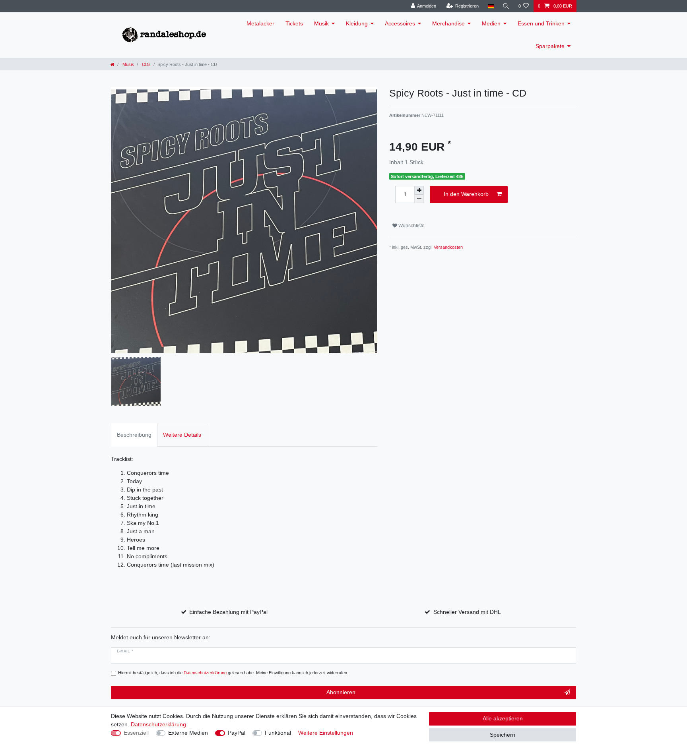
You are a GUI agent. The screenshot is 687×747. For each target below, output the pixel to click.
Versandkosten (448, 247)
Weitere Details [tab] (182, 435)
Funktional (278, 733)
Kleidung (357, 23)
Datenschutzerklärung (158, 724)
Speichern (502, 735)
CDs (146, 64)
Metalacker (260, 23)
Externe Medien (188, 733)
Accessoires (400, 23)
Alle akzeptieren (503, 718)
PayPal (236, 733)
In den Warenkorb (466, 194)
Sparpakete (550, 46)
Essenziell (136, 733)
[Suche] (506, 6)
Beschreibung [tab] (134, 435)
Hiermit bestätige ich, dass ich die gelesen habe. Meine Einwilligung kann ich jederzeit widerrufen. (233, 672)
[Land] (490, 6)
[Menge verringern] (419, 199)
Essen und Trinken (541, 23)
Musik (321, 23)
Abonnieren (340, 692)
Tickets (294, 23)
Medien (491, 23)
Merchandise (448, 23)
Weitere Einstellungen (325, 733)
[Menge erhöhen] (419, 190)
